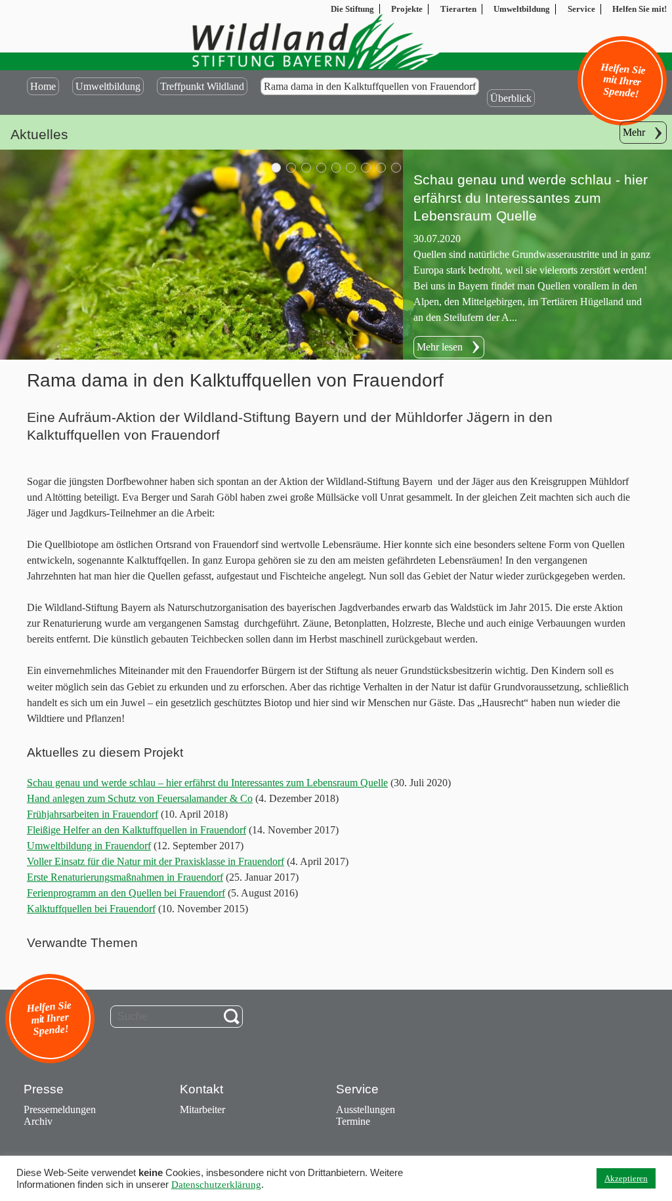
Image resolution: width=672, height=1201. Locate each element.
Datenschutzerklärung (216, 1184)
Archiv (38, 1121)
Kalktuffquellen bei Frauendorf (91, 908)
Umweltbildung (107, 86)
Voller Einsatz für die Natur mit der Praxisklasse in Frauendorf (155, 861)
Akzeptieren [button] (626, 1178)
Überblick (511, 98)
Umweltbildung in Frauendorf (89, 845)
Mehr (634, 132)
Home (43, 86)
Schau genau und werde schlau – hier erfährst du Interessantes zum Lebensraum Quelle (207, 782)
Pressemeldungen (60, 1109)
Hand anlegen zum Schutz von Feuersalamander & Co (140, 798)
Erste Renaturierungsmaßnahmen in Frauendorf (125, 877)
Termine (353, 1121)
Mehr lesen (440, 297)
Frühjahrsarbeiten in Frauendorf (92, 814)
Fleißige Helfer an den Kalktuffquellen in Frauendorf (136, 829)
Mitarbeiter (202, 1109)
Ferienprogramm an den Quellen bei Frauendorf (126, 892)
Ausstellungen (365, 1109)
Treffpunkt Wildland (202, 86)
